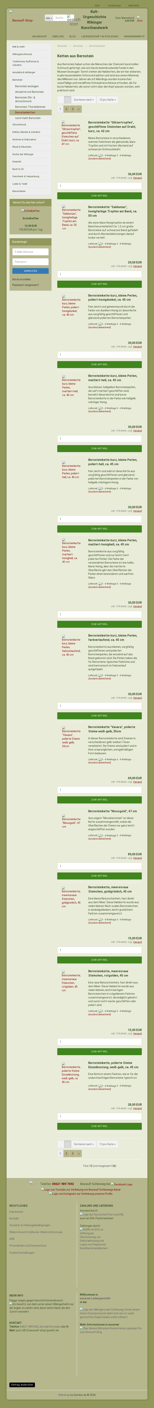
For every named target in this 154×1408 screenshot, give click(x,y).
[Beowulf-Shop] (24, 20)
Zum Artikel (99, 195)
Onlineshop (39, 36)
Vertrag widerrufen (22, 1384)
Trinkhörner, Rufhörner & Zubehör (25, 63)
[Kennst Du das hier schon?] (48, 202)
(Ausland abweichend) (99, 158)
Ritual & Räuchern (21, 146)
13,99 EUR (30, 225)
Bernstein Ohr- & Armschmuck (25, 99)
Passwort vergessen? (25, 284)
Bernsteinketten (25, 112)
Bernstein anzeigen (27, 86)
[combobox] (84, 99)
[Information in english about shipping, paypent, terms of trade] (34, 1184)
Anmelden (30, 271)
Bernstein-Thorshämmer (30, 106)
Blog (72, 36)
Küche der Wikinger (22, 154)
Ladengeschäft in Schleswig (99, 36)
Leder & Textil (19, 183)
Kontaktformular (50, 1326)
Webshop (64, 1394)
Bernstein (17, 79)
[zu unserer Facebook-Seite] (121, 1184)
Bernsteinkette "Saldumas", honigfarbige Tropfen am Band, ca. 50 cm (112, 211)
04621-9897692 (29, 1326)
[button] (60, 99)
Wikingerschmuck (22, 54)
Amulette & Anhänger (23, 72)
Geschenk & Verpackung (25, 176)
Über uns (58, 36)
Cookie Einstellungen (21, 1252)
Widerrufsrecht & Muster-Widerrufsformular (36, 1232)
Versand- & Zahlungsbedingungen (29, 1225)
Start (97, 5)
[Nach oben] (143, 1402)
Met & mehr (18, 46)
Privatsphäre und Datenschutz (28, 1245)
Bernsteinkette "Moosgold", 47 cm (112, 811)
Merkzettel (133, 5)
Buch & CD (18, 169)
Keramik (16, 161)
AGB (11, 1238)
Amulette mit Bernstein (29, 91)
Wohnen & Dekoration (24, 139)
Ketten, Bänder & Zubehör (26, 132)
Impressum (16, 1211)
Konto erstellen (21, 279)
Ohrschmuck (19, 124)
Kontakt (14, 1218)
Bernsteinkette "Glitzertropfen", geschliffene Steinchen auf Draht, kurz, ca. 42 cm (112, 127)
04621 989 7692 (63, 1184)
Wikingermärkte (134, 36)
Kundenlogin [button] (114, 5)
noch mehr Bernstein (28, 118)
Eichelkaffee (30, 218)
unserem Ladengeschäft (95, 1298)
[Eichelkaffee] (30, 211)
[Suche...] (70, 18)
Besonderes (19, 191)
